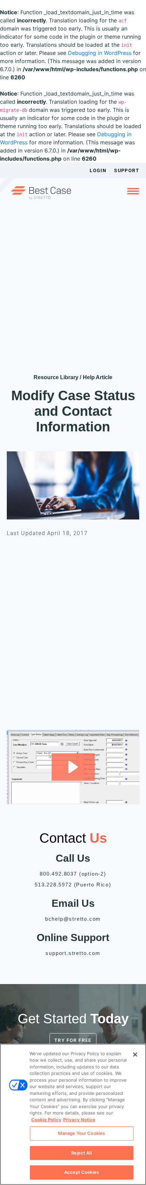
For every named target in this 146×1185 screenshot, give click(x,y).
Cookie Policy (46, 1119)
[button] (73, 767)
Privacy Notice (79, 1119)
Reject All (81, 1153)
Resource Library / (57, 377)
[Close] (135, 1054)
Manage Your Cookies (81, 1133)
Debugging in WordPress (99, 52)
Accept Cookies (81, 1172)
